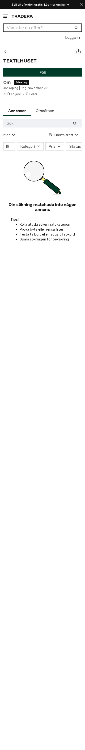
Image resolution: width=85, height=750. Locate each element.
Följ (42, 72)
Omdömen (45, 111)
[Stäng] (81, 4)
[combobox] (42, 27)
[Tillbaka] (7, 51)
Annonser (17, 111)
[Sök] (76, 27)
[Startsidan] (22, 16)
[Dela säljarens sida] (78, 51)
